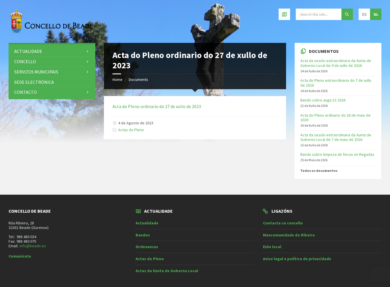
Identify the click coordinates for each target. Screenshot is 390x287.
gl (375, 14)
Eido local (272, 246)
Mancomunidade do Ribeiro (289, 235)
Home (117, 79)
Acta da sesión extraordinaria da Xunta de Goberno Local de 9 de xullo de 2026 (335, 63)
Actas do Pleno (131, 129)
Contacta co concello (283, 223)
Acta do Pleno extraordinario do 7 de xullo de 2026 (335, 83)
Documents (138, 79)
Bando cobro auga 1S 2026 (322, 100)
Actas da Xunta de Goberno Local (167, 270)
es (364, 14)
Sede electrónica (34, 82)
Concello (25, 61)
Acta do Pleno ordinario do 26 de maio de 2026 (335, 118)
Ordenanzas (147, 246)
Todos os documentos (318, 170)
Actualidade (28, 51)
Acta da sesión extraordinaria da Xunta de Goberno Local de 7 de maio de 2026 (335, 137)
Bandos (143, 235)
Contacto (25, 92)
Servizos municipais (36, 72)
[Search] (347, 14)
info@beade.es (33, 245)
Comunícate (20, 256)
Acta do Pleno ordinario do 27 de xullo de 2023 (156, 106)
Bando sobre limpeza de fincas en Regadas (337, 154)
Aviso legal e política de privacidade (297, 258)
